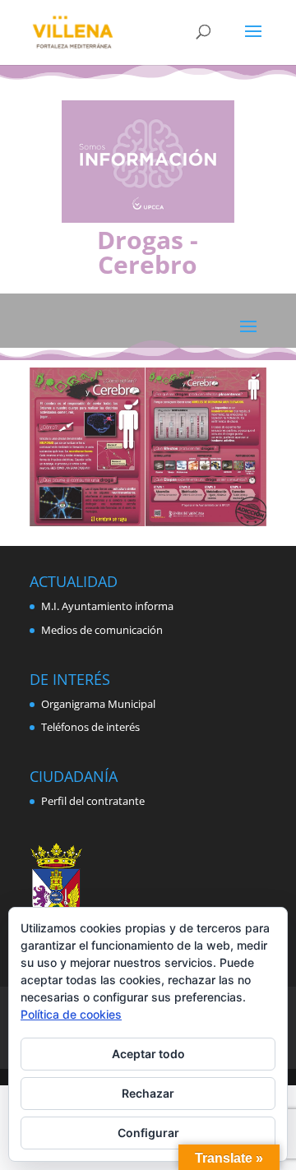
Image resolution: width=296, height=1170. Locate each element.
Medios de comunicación (102, 629)
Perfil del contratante (93, 800)
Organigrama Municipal (98, 703)
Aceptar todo (148, 1054)
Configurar (148, 1133)
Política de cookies (71, 1014)
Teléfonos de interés (90, 726)
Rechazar (148, 1093)
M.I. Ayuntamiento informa (107, 606)
